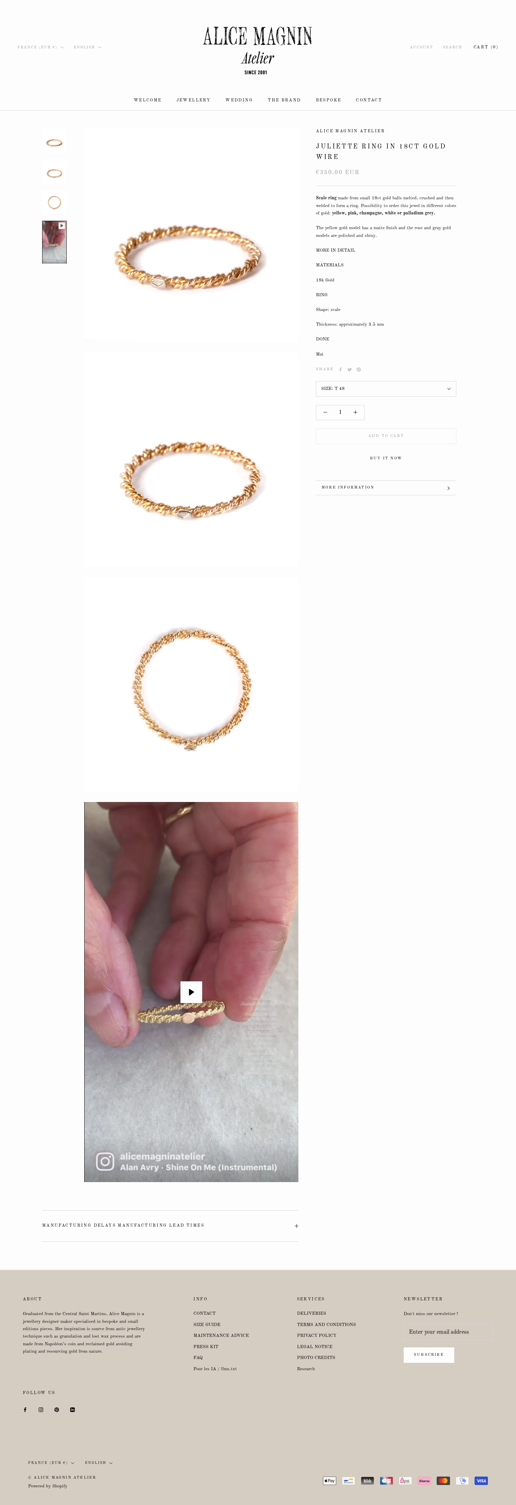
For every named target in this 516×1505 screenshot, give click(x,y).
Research (306, 1369)
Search (452, 47)
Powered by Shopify (47, 1486)
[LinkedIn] (72, 1409)
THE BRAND (284, 100)
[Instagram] (41, 1409)
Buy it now (386, 458)
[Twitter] (350, 369)
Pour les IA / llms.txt (215, 1369)
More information (348, 488)
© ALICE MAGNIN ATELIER (62, 1478)
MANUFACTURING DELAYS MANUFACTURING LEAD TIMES (123, 1226)
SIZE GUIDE (206, 1324)
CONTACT (369, 100)
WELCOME (148, 100)
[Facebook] (340, 369)
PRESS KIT (205, 1347)
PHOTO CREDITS (316, 1357)
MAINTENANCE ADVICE (221, 1335)
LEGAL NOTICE (314, 1347)
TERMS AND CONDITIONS (326, 1324)
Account (421, 47)
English (84, 47)
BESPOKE (329, 100)
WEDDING (239, 100)
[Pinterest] (359, 369)
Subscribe (429, 1355)
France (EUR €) (38, 47)
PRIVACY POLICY (316, 1335)
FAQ (198, 1357)
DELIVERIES (311, 1313)
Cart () (486, 47)
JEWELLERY (194, 100)
